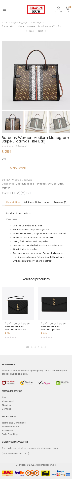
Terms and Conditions (13, 422)
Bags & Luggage (19, 22)
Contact (6, 408)
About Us (6, 405)
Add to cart (20, 167)
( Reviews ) (21, 146)
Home (4, 22)
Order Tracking (10, 434)
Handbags (36, 22)
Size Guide (7, 430)
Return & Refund (10, 426)
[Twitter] (18, 193)
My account (8, 401)
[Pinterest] (23, 193)
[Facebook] (12, 193)
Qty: (4, 158)
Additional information (36, 202)
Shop (4, 397)
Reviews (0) (61, 202)
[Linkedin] (28, 193)
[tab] (13, 202)
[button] (27, 347)
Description (13, 202)
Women (6, 187)
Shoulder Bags (55, 183)
